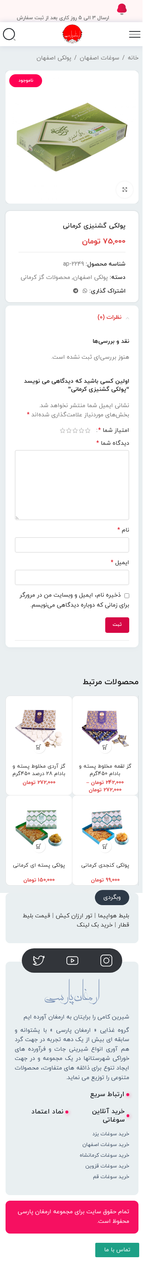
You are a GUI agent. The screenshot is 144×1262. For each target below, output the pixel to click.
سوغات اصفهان (99, 58)
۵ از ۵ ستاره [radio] (62, 430)
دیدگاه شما (112, 443)
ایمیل (120, 563)
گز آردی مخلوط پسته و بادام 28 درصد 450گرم (39, 770)
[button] (38, 746)
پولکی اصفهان (54, 58)
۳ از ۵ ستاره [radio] (75, 430)
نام (123, 530)
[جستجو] (9, 34)
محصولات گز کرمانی (45, 277)
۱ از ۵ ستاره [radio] (88, 430)
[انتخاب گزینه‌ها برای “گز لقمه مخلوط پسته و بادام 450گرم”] (105, 746)
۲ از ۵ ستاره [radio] (81, 430)
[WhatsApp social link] (84, 291)
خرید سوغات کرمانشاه (104, 1155)
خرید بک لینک (95, 925)
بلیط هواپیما (113, 916)
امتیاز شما (113, 430)
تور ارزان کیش (74, 916)
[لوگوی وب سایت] (72, 34)
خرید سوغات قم (111, 1176)
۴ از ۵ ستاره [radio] (69, 430)
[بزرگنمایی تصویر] (124, 189)
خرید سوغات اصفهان (105, 1144)
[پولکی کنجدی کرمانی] (105, 828)
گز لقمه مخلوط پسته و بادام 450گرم (105, 770)
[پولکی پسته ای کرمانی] (39, 828)
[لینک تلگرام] (75, 291)
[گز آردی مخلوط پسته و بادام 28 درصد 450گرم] (39, 729)
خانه (133, 58)
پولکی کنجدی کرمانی (105, 865)
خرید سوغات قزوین (107, 1166)
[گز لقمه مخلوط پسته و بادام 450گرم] (105, 729)
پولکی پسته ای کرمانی (39, 865)
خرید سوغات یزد (110, 1133)
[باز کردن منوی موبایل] (134, 34)
